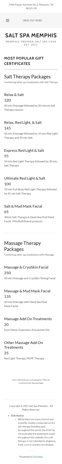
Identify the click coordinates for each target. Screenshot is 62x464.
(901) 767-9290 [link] (32, 20)
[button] (7, 20)
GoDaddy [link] (38, 456)
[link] (31, 35)
